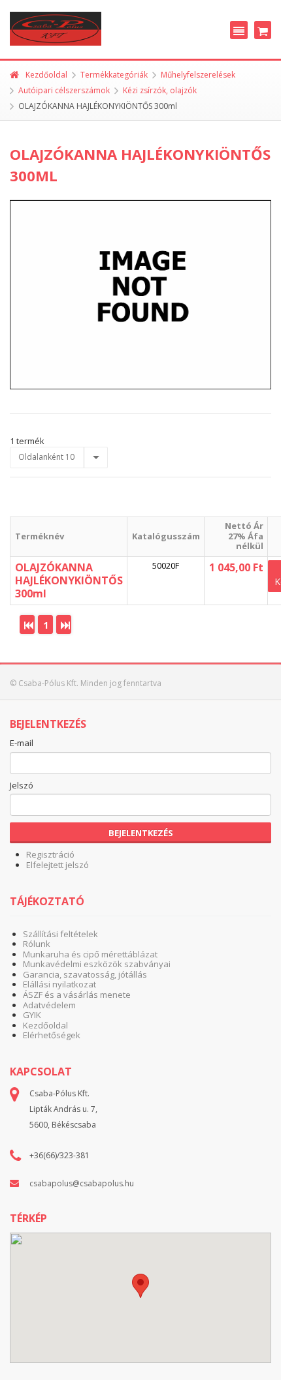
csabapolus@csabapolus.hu (81, 1183)
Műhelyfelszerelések (198, 74)
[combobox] (59, 458)
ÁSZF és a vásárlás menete (77, 994)
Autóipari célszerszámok (64, 90)
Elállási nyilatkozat (59, 984)
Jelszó (21, 786)
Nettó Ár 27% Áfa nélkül (244, 536)
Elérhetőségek (51, 1035)
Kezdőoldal (46, 74)
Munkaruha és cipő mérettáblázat (90, 954)
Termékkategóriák (114, 74)
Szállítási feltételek (60, 934)
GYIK (32, 1015)
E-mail (21, 743)
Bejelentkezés (140, 833)
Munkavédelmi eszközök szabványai (97, 964)
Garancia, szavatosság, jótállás (85, 974)
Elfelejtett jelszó (57, 865)
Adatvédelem (49, 1005)
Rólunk (36, 944)
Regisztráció (50, 854)
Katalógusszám (166, 536)
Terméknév (39, 536)
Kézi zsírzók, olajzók (160, 90)
